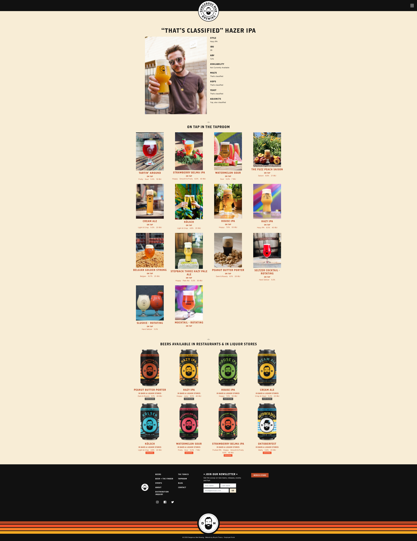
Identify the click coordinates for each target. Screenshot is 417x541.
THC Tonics (183, 474)
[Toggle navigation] (412, 5)
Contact (182, 487)
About (158, 487)
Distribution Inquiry (162, 493)
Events (158, 483)
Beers (158, 474)
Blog (180, 483)
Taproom (182, 479)
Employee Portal (229, 537)
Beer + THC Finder (164, 479)
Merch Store (260, 475)
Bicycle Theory (218, 537)
